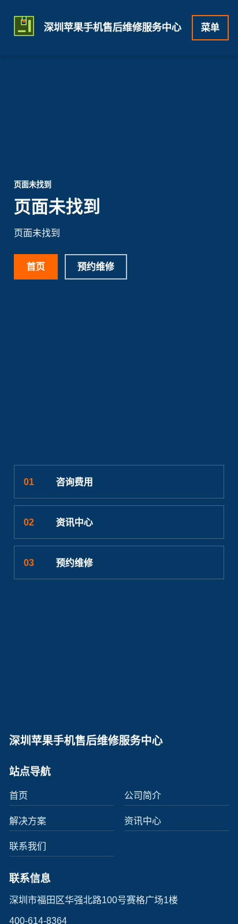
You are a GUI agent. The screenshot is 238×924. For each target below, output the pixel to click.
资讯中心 (58, 522)
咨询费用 (58, 482)
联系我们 (27, 846)
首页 (36, 266)
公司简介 (142, 795)
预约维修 (95, 266)
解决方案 (27, 821)
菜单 (210, 27)
